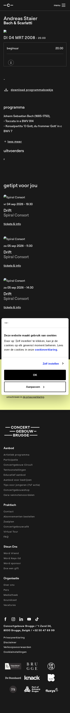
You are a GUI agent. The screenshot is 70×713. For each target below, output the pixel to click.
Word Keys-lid (12, 558)
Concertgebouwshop (17, 489)
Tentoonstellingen (15, 469)
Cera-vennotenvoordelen (19, 494)
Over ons (9, 584)
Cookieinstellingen (15, 651)
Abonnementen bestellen (19, 516)
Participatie (11, 459)
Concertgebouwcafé (16, 526)
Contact (9, 511)
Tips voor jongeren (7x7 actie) (22, 484)
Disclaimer (10, 642)
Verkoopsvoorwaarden (17, 647)
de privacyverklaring (33, 397)
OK (35, 374)
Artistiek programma (16, 454)
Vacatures (10, 605)
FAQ (6, 536)
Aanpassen (33, 386)
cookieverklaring (46, 349)
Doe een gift (11, 568)
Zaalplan (9, 521)
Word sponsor (12, 563)
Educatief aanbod (15, 474)
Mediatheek (11, 594)
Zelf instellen (51, 363)
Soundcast (10, 599)
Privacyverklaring (14, 637)
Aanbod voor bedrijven (18, 479)
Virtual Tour (11, 531)
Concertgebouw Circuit (18, 464)
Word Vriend (11, 553)
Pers (6, 589)
